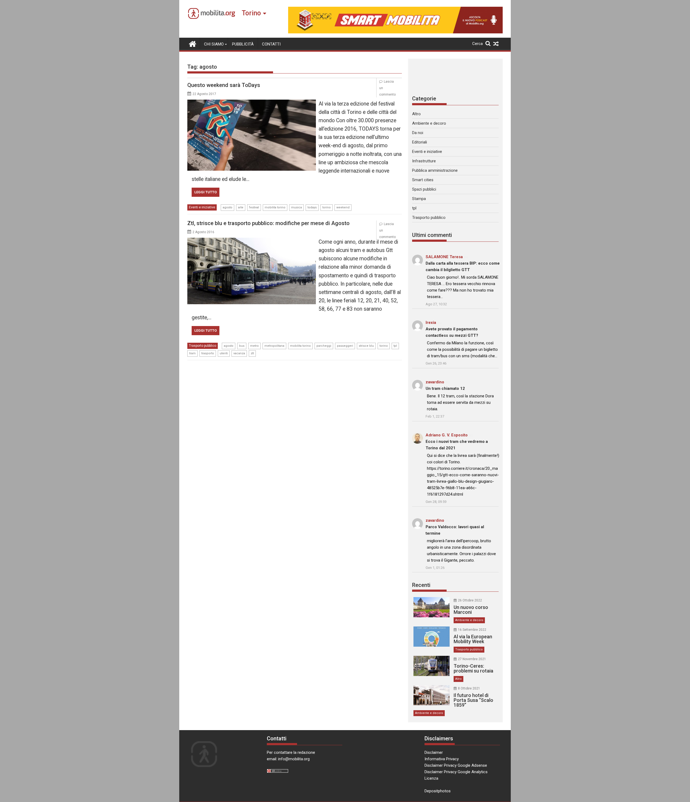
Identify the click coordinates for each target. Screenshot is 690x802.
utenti (224, 353)
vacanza (239, 353)
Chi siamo (214, 44)
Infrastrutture (424, 161)
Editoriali (419, 142)
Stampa (419, 198)
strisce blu (366, 346)
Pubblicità (243, 44)
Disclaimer (434, 752)
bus (241, 346)
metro (254, 346)
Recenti (421, 585)
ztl (252, 353)
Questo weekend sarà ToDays (223, 85)
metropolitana (274, 346)
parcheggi (323, 346)
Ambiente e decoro (429, 123)
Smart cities (422, 179)
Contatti (271, 44)
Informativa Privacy (442, 759)
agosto (227, 207)
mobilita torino (275, 207)
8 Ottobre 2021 (469, 688)
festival (254, 207)
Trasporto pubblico (202, 346)
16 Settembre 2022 (472, 630)
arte (240, 207)
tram (192, 353)
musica (296, 207)
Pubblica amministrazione (435, 170)
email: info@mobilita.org (288, 759)
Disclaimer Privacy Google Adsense (456, 765)
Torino (251, 13)
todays (312, 207)
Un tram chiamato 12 (445, 388)
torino (326, 207)
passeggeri (345, 346)
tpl (395, 346)
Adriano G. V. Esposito (447, 435)
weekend (343, 207)
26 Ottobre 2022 (470, 600)
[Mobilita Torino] (192, 43)
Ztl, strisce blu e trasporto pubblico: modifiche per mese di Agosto (268, 223)
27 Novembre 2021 (472, 659)
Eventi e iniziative (202, 207)
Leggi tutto (205, 192)
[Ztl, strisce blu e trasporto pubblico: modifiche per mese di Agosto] (251, 241)
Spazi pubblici (424, 189)
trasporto (207, 353)
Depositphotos (438, 791)
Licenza (431, 778)
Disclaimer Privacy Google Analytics (456, 771)
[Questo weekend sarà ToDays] (251, 102)
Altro (416, 113)
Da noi (417, 132)
